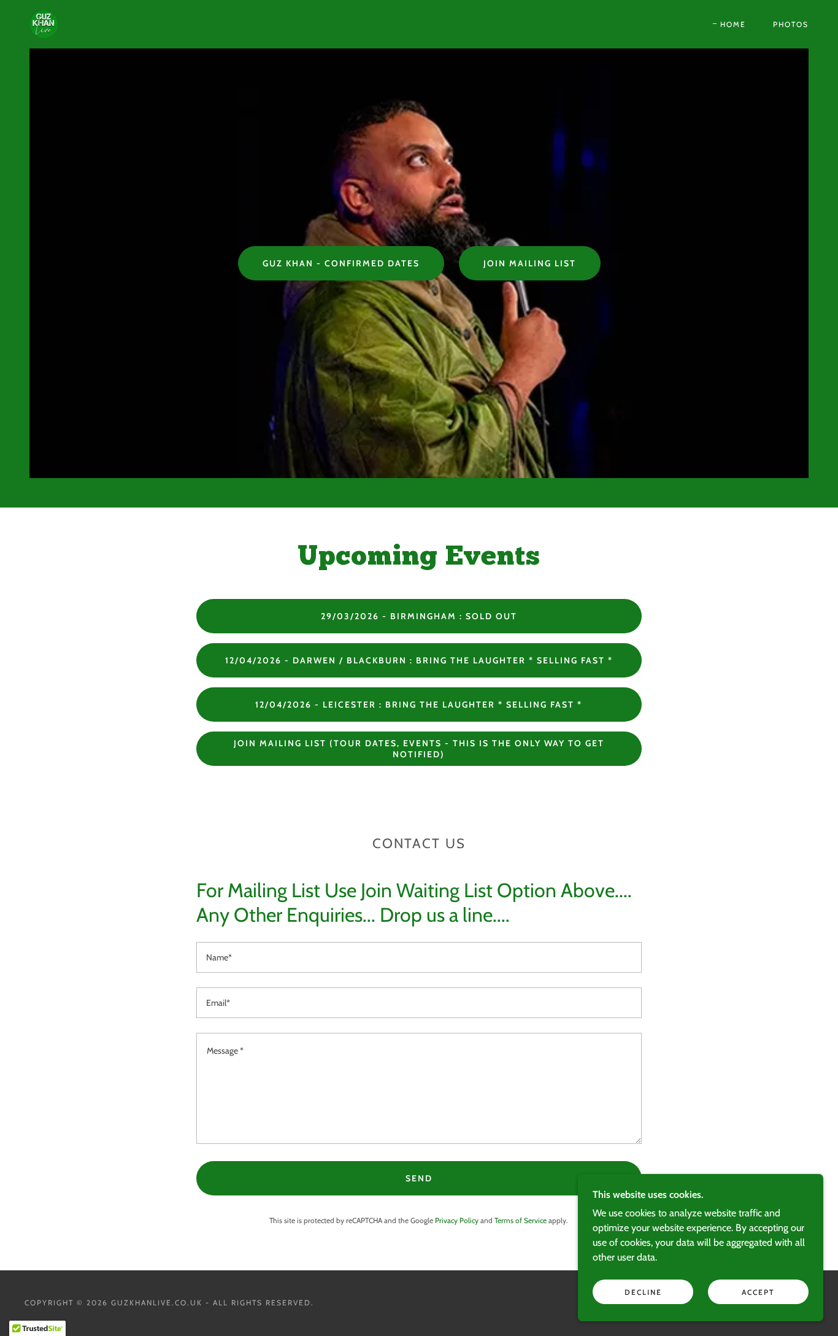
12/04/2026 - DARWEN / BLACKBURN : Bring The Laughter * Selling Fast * (419, 660)
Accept (758, 1292)
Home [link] (733, 24)
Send (419, 1178)
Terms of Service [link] (520, 1220)
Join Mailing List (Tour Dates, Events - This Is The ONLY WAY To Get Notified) (419, 749)
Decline (643, 1292)
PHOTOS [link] (791, 24)
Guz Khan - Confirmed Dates (341, 263)
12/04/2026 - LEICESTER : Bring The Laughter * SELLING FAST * (418, 704)
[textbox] (418, 957)
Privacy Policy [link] (457, 1220)
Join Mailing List (529, 263)
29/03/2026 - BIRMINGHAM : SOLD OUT (419, 616)
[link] (43, 23)
